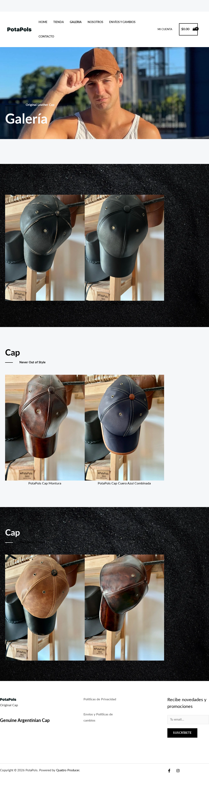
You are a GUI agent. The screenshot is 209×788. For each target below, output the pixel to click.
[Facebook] (169, 771)
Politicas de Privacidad (99, 699)
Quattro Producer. (67, 770)
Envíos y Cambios (122, 22)
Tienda (58, 22)
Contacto (46, 36)
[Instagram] (178, 771)
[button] (9, 246)
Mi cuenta (165, 29)
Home (43, 22)
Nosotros (95, 22)
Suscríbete (182, 733)
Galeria (76, 22)
